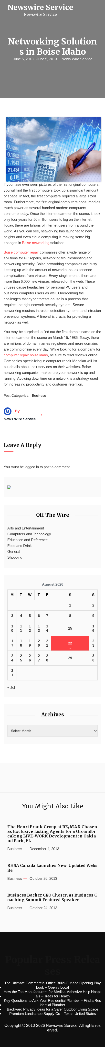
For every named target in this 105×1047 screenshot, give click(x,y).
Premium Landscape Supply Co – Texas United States (52, 1014)
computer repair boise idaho (26, 355)
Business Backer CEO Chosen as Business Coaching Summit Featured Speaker (52, 897)
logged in (32, 467)
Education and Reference (27, 540)
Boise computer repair (21, 252)
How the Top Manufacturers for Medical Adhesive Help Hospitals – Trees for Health (52, 994)
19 (30, 643)
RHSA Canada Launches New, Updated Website (52, 867)
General (13, 551)
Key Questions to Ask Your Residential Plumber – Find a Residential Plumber (52, 1002)
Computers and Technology (29, 534)
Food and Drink (19, 546)
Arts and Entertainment (25, 528)
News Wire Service (77, 59)
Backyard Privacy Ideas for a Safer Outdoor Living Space (52, 1009)
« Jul (11, 687)
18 (21, 643)
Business (39, 395)
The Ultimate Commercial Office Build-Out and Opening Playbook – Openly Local (52, 985)
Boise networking (35, 243)
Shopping (14, 557)
